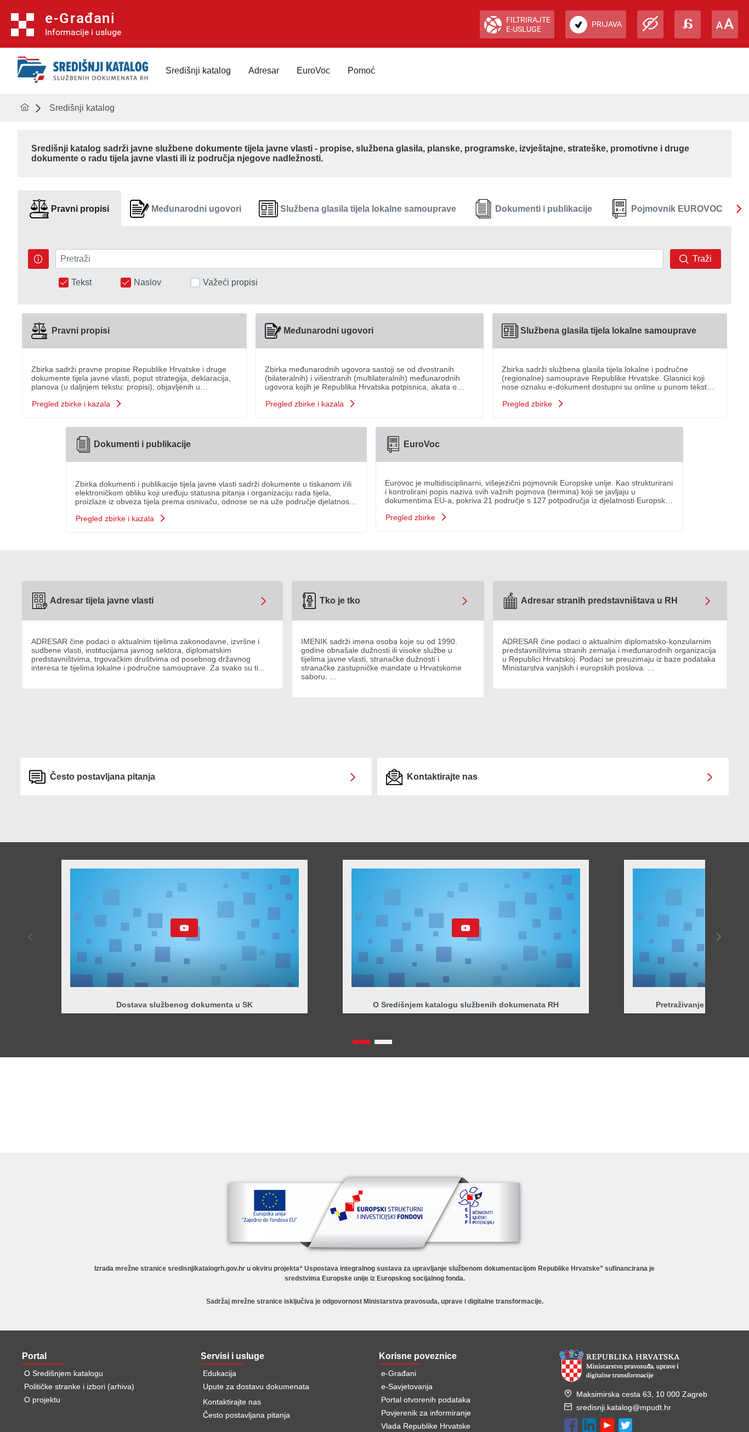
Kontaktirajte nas (232, 1401)
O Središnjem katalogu (63, 1373)
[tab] (69, 208)
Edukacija (219, 1373)
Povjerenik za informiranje (426, 1412)
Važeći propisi (230, 282)
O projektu (42, 1399)
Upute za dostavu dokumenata (256, 1386)
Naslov (147, 282)
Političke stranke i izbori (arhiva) (79, 1386)
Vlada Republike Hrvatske (425, 1426)
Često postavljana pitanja (246, 1415)
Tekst (81, 282)
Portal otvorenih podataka (425, 1399)
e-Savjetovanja (407, 1386)
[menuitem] (198, 71)
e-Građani (398, 1373)
